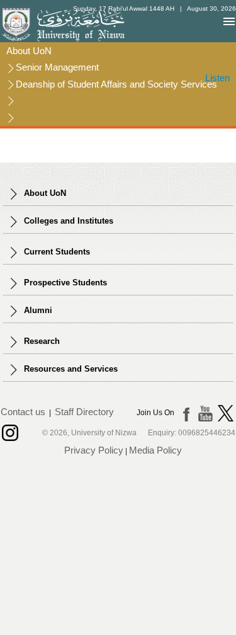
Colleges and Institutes (67, 221)
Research (40, 341)
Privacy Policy (93, 450)
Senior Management (57, 67)
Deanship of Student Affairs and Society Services (116, 84)
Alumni (36, 310)
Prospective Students (64, 282)
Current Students (55, 251)
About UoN (29, 50)
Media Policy (155, 450)
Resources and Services (69, 369)
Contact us (23, 412)
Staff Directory (84, 412)
